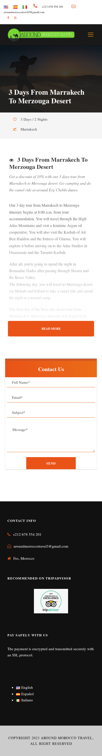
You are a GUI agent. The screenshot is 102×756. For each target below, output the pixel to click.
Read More (51, 328)
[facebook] (8, 18)
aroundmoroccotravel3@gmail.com (41, 546)
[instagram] (15, 18)
